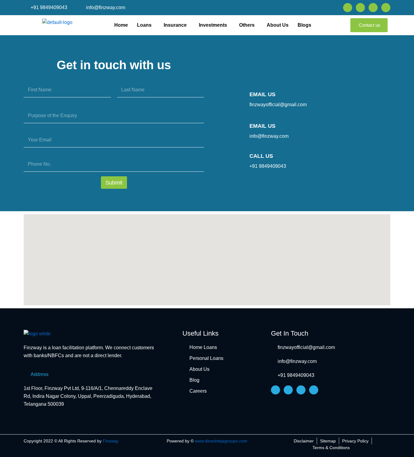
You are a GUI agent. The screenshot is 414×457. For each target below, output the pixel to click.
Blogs (304, 25)
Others (247, 25)
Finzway (111, 440)
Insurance (175, 25)
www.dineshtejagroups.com (221, 440)
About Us (278, 25)
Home (121, 25)
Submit (113, 183)
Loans (144, 25)
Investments (213, 25)
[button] (146, 25)
